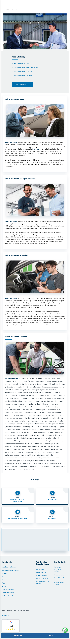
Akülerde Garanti (7, 596)
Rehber (9, 10)
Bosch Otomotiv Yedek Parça (59, 579)
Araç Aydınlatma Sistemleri (11, 570)
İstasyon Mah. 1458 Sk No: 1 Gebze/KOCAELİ (17, 500)
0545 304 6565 (52, 499)
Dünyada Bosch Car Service (60, 571)
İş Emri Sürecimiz (42, 575)
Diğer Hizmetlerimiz (8, 589)
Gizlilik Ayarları (6, 624)
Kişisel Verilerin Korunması (10, 629)
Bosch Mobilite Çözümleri (59, 583)
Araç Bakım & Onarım (9, 567)
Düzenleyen (5, 615)
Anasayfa (3, 10)
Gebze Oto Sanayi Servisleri (23, 75)
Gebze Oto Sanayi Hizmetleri (23, 71)
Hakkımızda (40, 569)
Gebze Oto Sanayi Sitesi (21, 63)
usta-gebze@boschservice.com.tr (17, 518)
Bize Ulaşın (57, 567)
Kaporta (4, 573)
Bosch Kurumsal (59, 575)
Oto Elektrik (6, 580)
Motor (4, 586)
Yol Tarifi (52, 635)
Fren (3, 583)
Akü (3, 576)
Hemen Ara (18, 635)
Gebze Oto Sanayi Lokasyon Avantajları (26, 67)
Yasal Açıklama (6, 620)
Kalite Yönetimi (41, 572)
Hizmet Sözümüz (42, 579)
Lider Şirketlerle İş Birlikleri (42, 582)
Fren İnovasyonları (8, 593)
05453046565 (52, 518)
